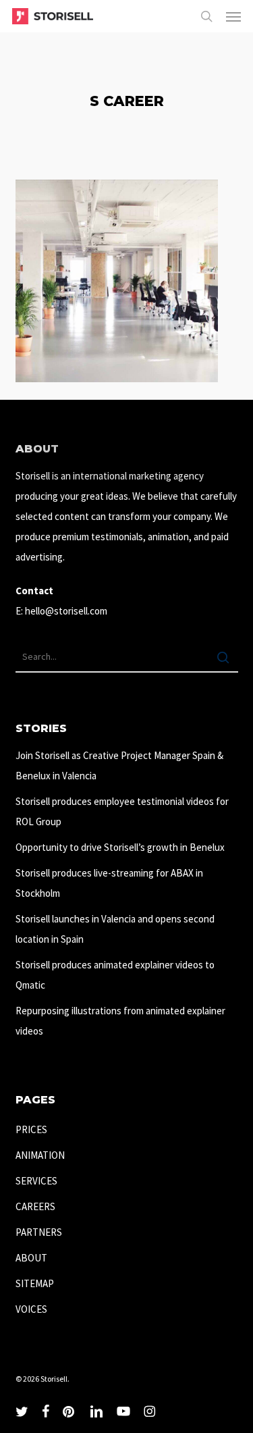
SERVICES (36, 1180)
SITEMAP (35, 1283)
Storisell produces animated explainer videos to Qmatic (115, 974)
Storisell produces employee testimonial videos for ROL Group (122, 811)
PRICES (31, 1129)
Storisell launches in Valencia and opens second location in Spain (115, 928)
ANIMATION (40, 1155)
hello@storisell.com (66, 610)
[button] (233, 16)
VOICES (31, 1309)
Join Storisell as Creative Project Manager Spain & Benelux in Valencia (119, 765)
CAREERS (35, 1206)
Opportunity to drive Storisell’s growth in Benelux (120, 847)
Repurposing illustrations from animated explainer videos (120, 1020)
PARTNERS (39, 1232)
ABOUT (31, 1257)
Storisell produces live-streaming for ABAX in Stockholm (109, 883)
